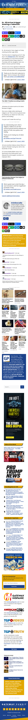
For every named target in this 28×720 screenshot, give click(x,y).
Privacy (19, 715)
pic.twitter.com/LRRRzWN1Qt (15, 77)
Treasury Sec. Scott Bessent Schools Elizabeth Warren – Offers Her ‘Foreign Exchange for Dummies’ (15, 502)
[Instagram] (21, 709)
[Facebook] (13, 709)
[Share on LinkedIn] (18, 36)
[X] (10, 709)
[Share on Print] (8, 39)
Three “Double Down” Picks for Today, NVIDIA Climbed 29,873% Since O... (16, 658)
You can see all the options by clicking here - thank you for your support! (13, 376)
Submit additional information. (11, 196)
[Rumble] (16, 709)
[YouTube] (24, 709)
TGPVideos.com (11, 623)
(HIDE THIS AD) (16, 19)
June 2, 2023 (20, 80)
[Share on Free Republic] (21, 36)
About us (9, 715)
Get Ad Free (14, 716)
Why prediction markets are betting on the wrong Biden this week (16, 663)
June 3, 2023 (20, 192)
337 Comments (8, 29)
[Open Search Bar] (22, 9)
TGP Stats (14, 649)
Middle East (11, 57)
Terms (23, 715)
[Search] (22, 387)
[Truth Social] (4, 709)
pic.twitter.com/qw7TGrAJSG (12, 138)
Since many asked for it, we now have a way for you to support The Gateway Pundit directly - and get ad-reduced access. (13, 367)
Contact (14, 715)
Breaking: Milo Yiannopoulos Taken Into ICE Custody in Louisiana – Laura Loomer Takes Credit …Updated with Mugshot (14, 512)
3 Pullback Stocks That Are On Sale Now (16, 670)
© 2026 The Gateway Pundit (14, 712)
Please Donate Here (14, 678)
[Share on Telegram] (15, 36)
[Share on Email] (6, 39)
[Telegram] (18, 709)
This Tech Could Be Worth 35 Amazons (15, 666)
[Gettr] (7, 709)
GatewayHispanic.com (13, 602)
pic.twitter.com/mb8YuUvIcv (12, 189)
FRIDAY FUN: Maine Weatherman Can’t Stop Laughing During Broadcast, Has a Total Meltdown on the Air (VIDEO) (15, 507)
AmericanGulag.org (12, 613)
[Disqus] (14, 267)
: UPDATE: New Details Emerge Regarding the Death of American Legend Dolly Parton (14, 549)
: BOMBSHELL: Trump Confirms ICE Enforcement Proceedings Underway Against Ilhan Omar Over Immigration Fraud (14, 544)
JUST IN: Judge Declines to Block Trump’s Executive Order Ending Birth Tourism (14, 497)
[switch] (26, 9)
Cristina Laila (16, 203)
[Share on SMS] (3, 39)
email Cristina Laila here (15, 212)
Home (4, 715)
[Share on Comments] (23, 36)
